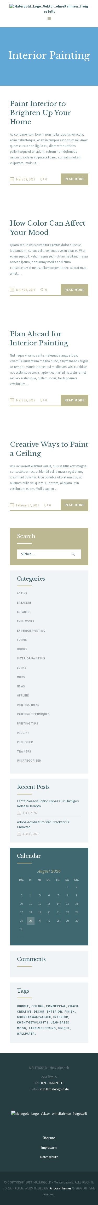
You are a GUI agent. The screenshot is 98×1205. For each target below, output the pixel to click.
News (21, 686)
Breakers (24, 602)
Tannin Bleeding (42, 1028)
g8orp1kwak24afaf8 (34, 1017)
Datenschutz (49, 1157)
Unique (64, 1028)
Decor (39, 1011)
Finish (70, 1011)
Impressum (49, 1147)
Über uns (49, 1138)
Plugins (23, 733)
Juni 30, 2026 (30, 834)
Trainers (24, 751)
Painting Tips (27, 723)
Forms (22, 640)
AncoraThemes (60, 1188)
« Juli (20, 936)
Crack (73, 1006)
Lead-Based (60, 1022)
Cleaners (24, 612)
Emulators (25, 621)
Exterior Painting (31, 630)
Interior (60, 1017)
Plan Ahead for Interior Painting (39, 338)
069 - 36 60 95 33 (52, 1083)
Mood (21, 1028)
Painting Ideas (28, 705)
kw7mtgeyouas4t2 (32, 1022)
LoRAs (22, 668)
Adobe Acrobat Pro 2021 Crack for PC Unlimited (43, 824)
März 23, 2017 (25, 179)
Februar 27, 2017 (27, 505)
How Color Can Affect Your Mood (47, 227)
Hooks (22, 649)
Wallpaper (26, 1033)
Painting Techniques (33, 714)
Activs (22, 593)
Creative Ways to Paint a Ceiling (49, 449)
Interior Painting (31, 658)
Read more (74, 179)
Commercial (56, 1006)
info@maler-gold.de (54, 1089)
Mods (21, 677)
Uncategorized (29, 760)
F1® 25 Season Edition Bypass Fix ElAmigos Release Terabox (48, 803)
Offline (23, 695)
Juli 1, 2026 (29, 813)
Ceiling (37, 1006)
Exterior (54, 1011)
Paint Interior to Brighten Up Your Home (40, 113)
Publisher (25, 742)
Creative (24, 1011)
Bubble (23, 1006)
